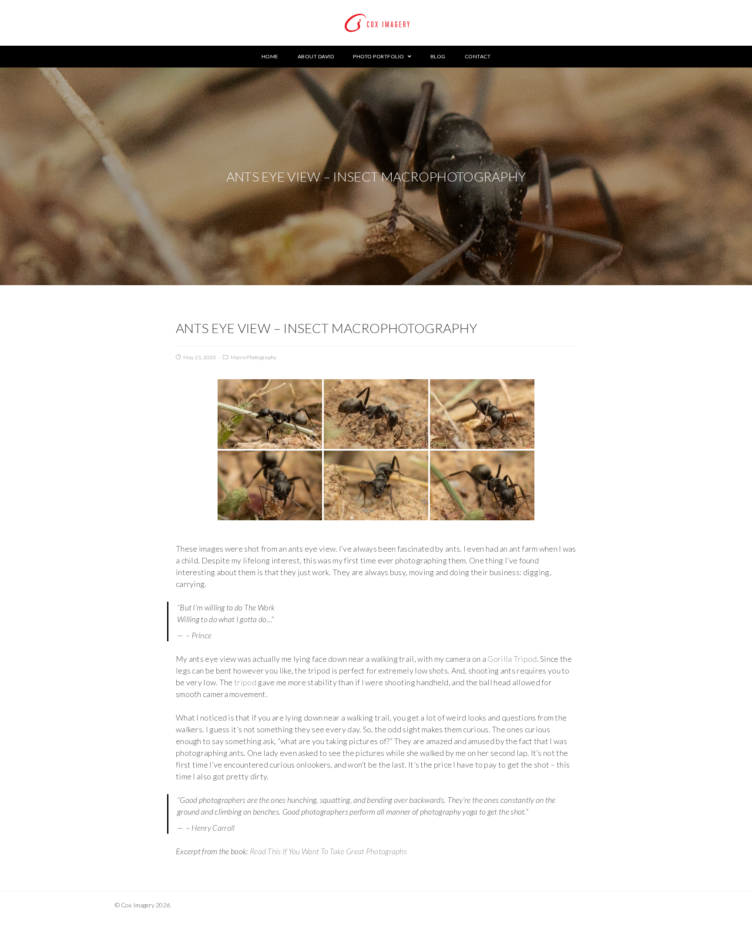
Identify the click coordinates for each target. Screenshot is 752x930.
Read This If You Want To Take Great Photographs (328, 851)
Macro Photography (254, 357)
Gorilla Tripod (512, 659)
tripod (245, 682)
